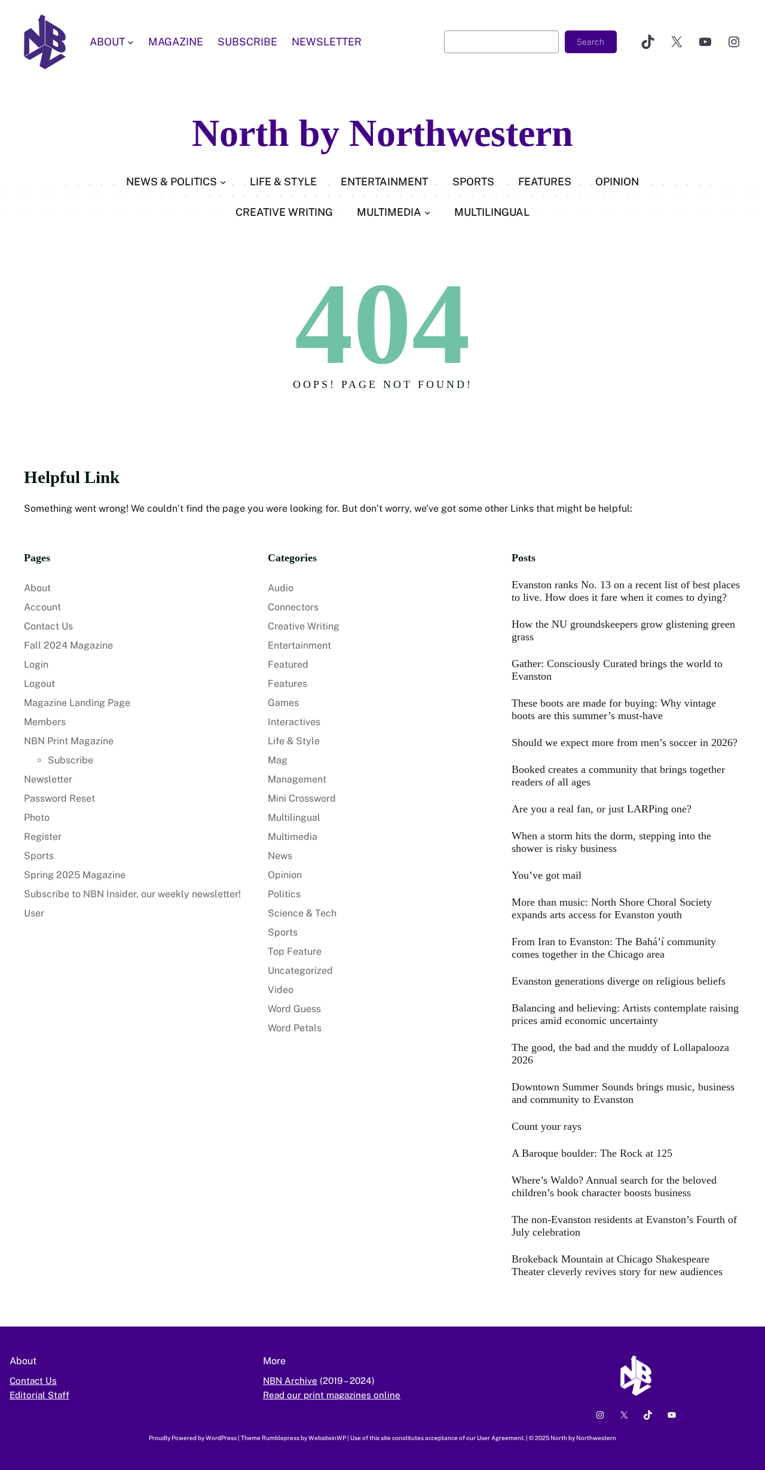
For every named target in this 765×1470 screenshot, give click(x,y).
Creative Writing (303, 626)
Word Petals (295, 1028)
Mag (277, 760)
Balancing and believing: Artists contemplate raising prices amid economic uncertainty (625, 1014)
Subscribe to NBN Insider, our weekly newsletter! (132, 894)
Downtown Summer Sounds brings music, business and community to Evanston (623, 1093)
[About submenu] (130, 42)
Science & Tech (302, 913)
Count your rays (547, 1126)
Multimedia (292, 836)
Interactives (294, 722)
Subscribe (70, 760)
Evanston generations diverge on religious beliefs (619, 981)
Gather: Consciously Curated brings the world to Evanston (617, 670)
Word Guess (294, 1008)
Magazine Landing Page (77, 702)
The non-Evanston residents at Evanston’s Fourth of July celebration (624, 1226)
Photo (37, 817)
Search (590, 42)
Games (283, 702)
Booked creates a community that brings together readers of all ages (618, 775)
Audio (280, 588)
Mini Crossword (302, 798)
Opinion (285, 875)
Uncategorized (300, 970)
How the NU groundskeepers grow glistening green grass (623, 630)
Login (36, 664)
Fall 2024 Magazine (68, 645)
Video (280, 989)
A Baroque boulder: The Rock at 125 (592, 1153)
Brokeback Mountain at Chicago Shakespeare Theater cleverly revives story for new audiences (617, 1265)
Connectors (293, 607)
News (280, 855)
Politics (284, 894)
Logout (39, 683)
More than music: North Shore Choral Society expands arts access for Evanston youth (612, 908)
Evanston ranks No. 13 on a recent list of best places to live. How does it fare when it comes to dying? (626, 591)
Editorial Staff (39, 1395)
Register (43, 836)
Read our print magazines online (331, 1395)
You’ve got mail (547, 875)
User (34, 913)
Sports (39, 855)
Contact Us (48, 626)
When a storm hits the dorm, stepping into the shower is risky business (611, 842)
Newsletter (48, 779)
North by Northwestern (382, 133)
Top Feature (295, 951)
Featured (288, 664)
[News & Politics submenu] (223, 182)
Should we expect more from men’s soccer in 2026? (625, 742)
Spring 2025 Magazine (75, 875)
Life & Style (294, 741)
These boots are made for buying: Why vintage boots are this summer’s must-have (614, 709)
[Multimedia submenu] (427, 212)
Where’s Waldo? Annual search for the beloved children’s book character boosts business (614, 1186)
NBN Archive (290, 1381)
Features (287, 683)
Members (45, 722)
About (37, 588)
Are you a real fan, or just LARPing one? (601, 809)
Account (42, 607)
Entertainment (299, 645)
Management (297, 779)
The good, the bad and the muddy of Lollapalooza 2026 (620, 1053)
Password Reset (59, 798)
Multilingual (294, 817)
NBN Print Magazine (69, 741)
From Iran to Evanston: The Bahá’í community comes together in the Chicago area (614, 948)
